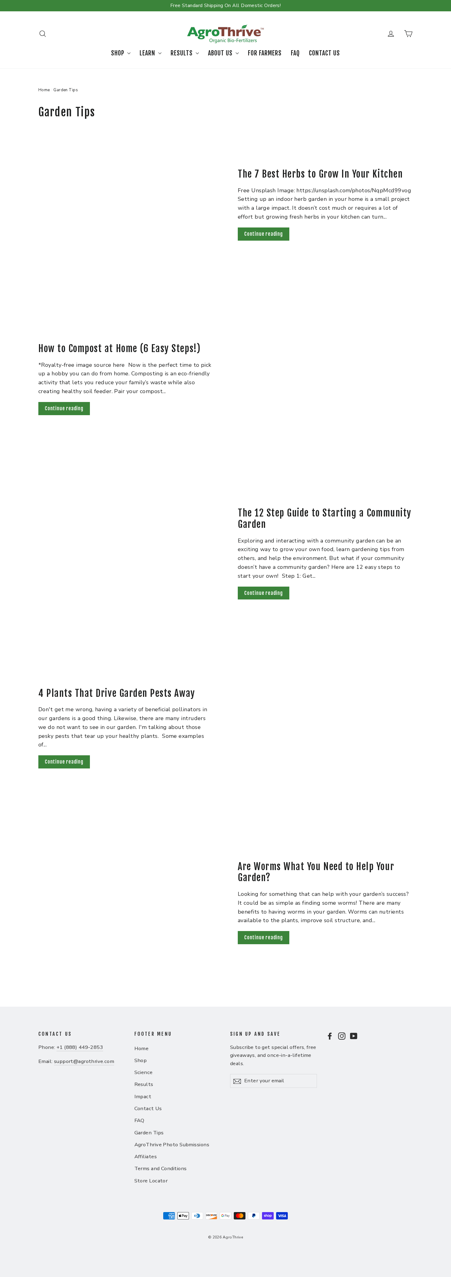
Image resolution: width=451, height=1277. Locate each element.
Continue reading (263, 234)
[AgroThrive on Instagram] (341, 1035)
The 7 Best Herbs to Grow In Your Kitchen (320, 174)
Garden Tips (149, 1132)
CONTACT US (324, 53)
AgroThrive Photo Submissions (172, 1144)
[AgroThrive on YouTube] (353, 1035)
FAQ (295, 53)
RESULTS (182, 53)
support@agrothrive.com (84, 1061)
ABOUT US (221, 53)
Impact (143, 1096)
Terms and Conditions (160, 1168)
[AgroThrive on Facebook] (329, 1035)
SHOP (118, 53)
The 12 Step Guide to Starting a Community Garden (324, 518)
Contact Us (148, 1108)
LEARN (148, 53)
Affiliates (145, 1156)
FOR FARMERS (265, 53)
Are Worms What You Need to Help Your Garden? (316, 872)
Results (143, 1084)
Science (143, 1072)
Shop (140, 1060)
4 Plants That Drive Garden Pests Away (116, 693)
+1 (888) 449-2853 (79, 1047)
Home (44, 90)
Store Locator (151, 1180)
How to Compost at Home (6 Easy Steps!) (119, 349)
